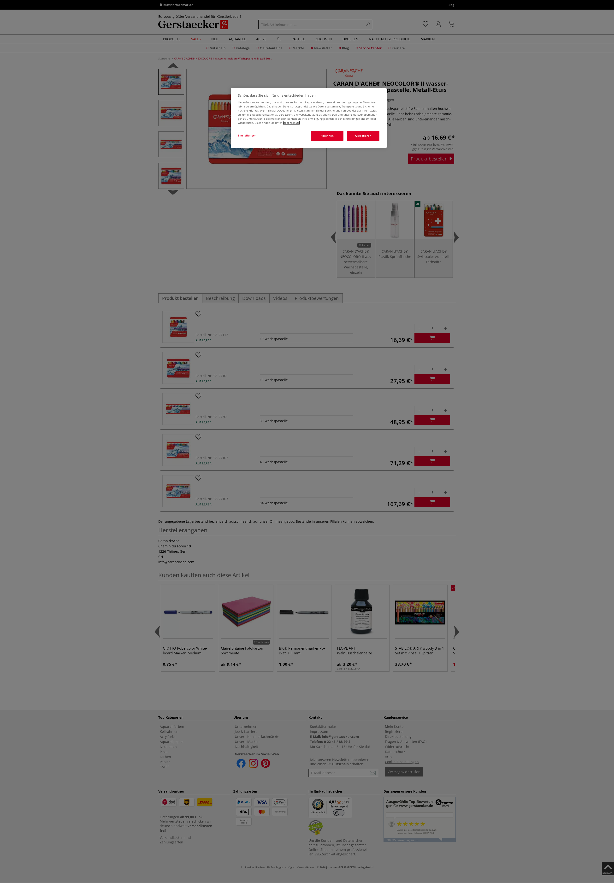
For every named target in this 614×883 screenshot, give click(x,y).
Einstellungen (247, 135)
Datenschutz (291, 122)
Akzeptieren (363, 135)
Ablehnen (327, 135)
